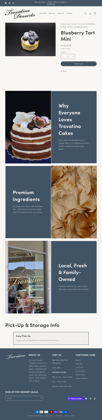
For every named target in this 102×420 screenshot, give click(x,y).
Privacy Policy (80, 371)
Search (78, 360)
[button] (85, 13)
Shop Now (79, 364)
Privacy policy (59, 415)
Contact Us (79, 367)
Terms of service (69, 415)
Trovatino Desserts (37, 415)
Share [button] (65, 71)
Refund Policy (80, 375)
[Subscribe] (40, 398)
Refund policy (49, 415)
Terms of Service (81, 378)
